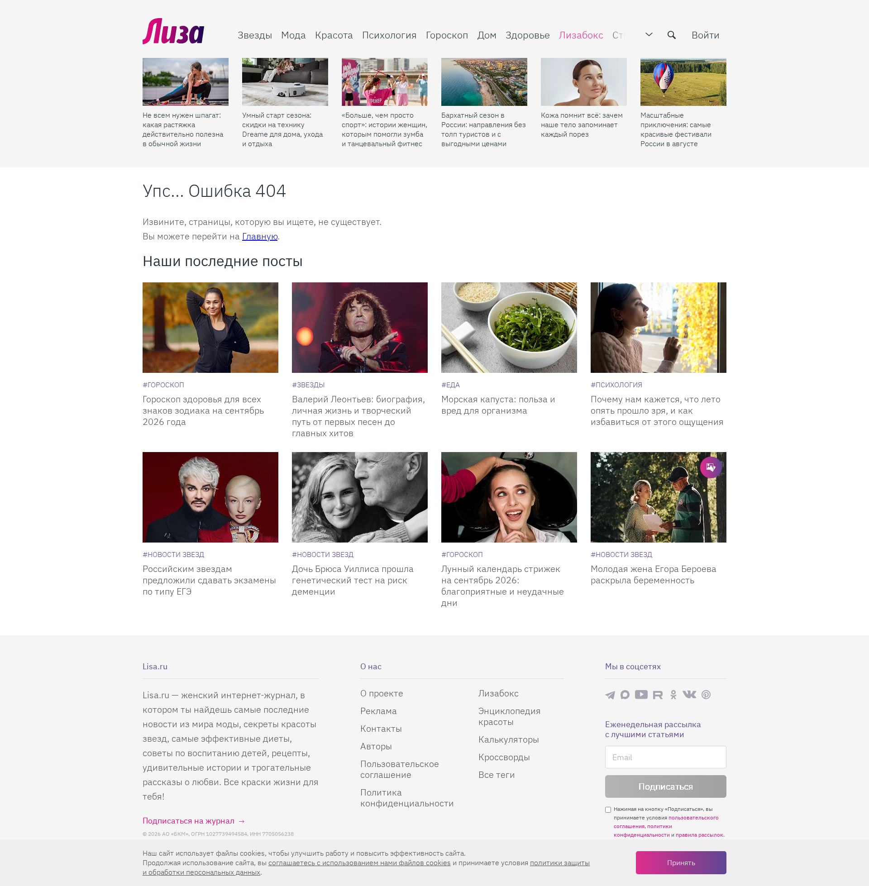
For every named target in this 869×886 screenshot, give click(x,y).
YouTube (641, 694)
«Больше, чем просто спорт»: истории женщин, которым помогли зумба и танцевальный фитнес (384, 129)
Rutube (658, 694)
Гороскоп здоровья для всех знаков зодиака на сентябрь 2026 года (203, 410)
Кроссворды (504, 757)
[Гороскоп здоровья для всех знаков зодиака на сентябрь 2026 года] (210, 327)
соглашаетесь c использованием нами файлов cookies (359, 862)
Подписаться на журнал (188, 820)
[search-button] (672, 34)
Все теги (496, 774)
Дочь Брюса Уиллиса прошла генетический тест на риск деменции (353, 579)
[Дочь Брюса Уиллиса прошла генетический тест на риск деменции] (360, 497)
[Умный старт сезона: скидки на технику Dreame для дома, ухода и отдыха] (285, 82)
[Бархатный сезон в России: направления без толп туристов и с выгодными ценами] (484, 82)
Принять (681, 862)
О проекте (381, 693)
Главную (259, 236)
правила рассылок (699, 834)
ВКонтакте (689, 694)
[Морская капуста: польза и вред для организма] (509, 327)
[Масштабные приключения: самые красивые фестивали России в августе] (683, 82)
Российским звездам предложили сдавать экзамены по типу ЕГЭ (209, 579)
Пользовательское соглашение (399, 769)
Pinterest (706, 695)
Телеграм (610, 695)
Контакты (381, 728)
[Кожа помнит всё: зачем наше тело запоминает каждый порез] (584, 82)
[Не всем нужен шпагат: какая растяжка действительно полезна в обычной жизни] (186, 82)
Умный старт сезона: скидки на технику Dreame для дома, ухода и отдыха (282, 129)
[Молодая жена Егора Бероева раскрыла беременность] (658, 497)
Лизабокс (581, 34)
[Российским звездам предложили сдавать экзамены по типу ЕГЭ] (210, 497)
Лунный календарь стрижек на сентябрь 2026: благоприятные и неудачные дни (502, 585)
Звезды (255, 34)
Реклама (378, 711)
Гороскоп (447, 34)
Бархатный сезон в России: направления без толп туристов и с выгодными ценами (483, 129)
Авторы (376, 746)
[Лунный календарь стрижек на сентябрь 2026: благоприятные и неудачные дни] (509, 497)
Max (625, 695)
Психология (389, 34)
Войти (706, 34)
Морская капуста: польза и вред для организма (498, 404)
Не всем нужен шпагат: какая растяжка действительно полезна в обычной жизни (183, 129)
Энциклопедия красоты (509, 716)
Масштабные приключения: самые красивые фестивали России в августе (675, 129)
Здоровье (528, 34)
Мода (293, 34)
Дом (487, 34)
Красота (334, 34)
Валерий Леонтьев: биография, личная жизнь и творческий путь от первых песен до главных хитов (358, 416)
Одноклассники (673, 694)
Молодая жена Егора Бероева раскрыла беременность (653, 574)
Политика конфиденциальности (407, 797)
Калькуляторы (508, 739)
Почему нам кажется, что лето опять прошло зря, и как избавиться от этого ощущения (657, 410)
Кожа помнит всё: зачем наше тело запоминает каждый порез (582, 124)
